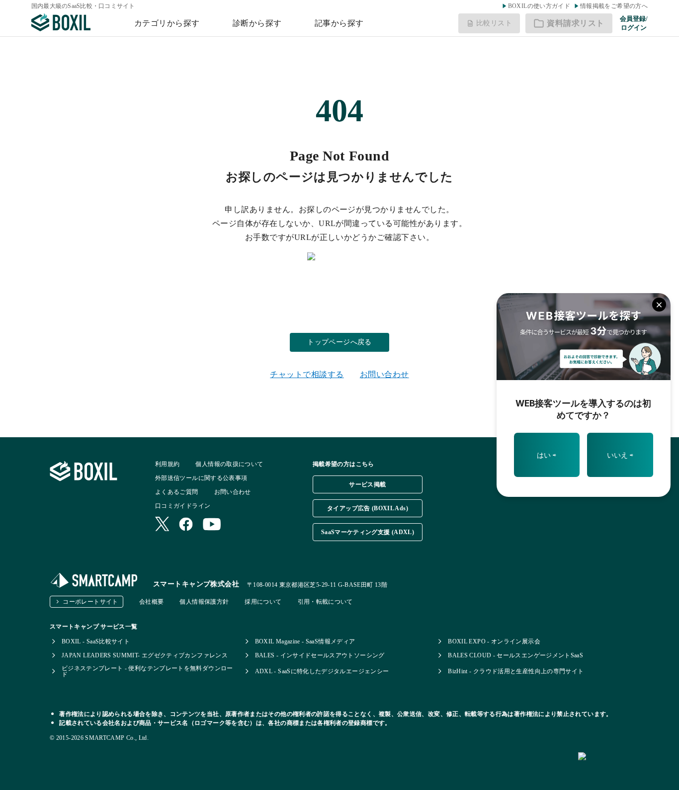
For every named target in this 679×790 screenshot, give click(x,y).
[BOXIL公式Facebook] (186, 525)
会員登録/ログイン (634, 23)
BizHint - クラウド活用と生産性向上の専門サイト (516, 671)
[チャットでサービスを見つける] (624, 767)
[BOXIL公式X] (162, 525)
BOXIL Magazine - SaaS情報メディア (305, 641)
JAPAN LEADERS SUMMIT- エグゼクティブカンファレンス (145, 655)
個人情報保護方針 (204, 601)
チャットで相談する (306, 374)
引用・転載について (325, 601)
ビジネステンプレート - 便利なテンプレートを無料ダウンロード (147, 671)
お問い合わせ (384, 374)
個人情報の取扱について (229, 464)
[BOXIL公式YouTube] (212, 525)
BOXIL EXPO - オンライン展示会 (494, 641)
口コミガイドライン (182, 506)
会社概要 (151, 601)
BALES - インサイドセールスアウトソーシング (320, 655)
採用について (263, 601)
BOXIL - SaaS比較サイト (96, 641)
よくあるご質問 (176, 492)
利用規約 (167, 464)
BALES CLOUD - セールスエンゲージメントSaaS (515, 655)
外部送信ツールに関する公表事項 (201, 478)
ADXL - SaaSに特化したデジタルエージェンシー (322, 671)
